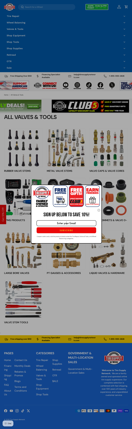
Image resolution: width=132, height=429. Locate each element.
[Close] (98, 210)
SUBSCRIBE (66, 230)
